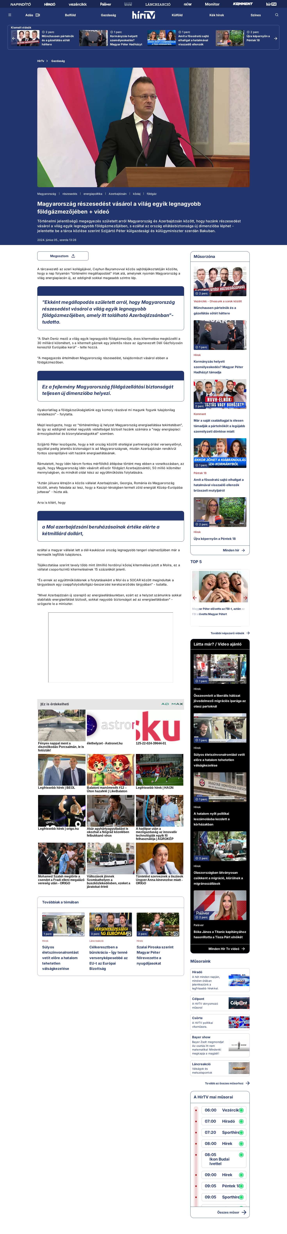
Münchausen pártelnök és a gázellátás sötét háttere (58, 40)
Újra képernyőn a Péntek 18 (258, 38)
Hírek (45, 941)
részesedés (69, 193)
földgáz (152, 193)
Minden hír (231, 550)
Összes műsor (228, 1212)
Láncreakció (96, 941)
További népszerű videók (227, 633)
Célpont (198, 999)
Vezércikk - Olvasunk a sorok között (218, 301)
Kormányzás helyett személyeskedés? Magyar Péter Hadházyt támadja (126, 42)
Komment (200, 414)
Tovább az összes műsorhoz (224, 1083)
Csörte (197, 1018)
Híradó (197, 972)
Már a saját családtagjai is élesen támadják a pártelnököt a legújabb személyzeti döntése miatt (219, 425)
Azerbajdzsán (118, 193)
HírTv (40, 61)
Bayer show (201, 1037)
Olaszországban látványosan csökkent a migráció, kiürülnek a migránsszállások (218, 878)
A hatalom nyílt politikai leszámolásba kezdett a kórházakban (212, 819)
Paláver (199, 925)
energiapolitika (93, 193)
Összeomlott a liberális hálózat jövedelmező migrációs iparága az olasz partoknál (220, 701)
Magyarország (46, 193)
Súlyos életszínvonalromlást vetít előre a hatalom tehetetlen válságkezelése (60, 958)
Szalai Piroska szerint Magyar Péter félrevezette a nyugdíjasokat (155, 955)
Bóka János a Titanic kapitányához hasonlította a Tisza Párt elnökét (220, 934)
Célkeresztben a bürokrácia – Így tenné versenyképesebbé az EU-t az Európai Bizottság (108, 958)
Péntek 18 (200, 473)
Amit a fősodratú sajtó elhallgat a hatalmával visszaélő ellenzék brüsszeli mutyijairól (193, 42)
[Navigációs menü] (10, 15)
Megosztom (59, 256)
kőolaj (136, 193)
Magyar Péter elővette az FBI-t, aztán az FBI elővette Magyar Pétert (218, 611)
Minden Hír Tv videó (224, 949)
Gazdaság (58, 61)
